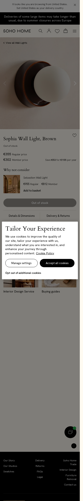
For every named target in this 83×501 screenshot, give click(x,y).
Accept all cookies (57, 263)
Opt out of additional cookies (23, 272)
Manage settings (21, 263)
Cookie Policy (45, 253)
